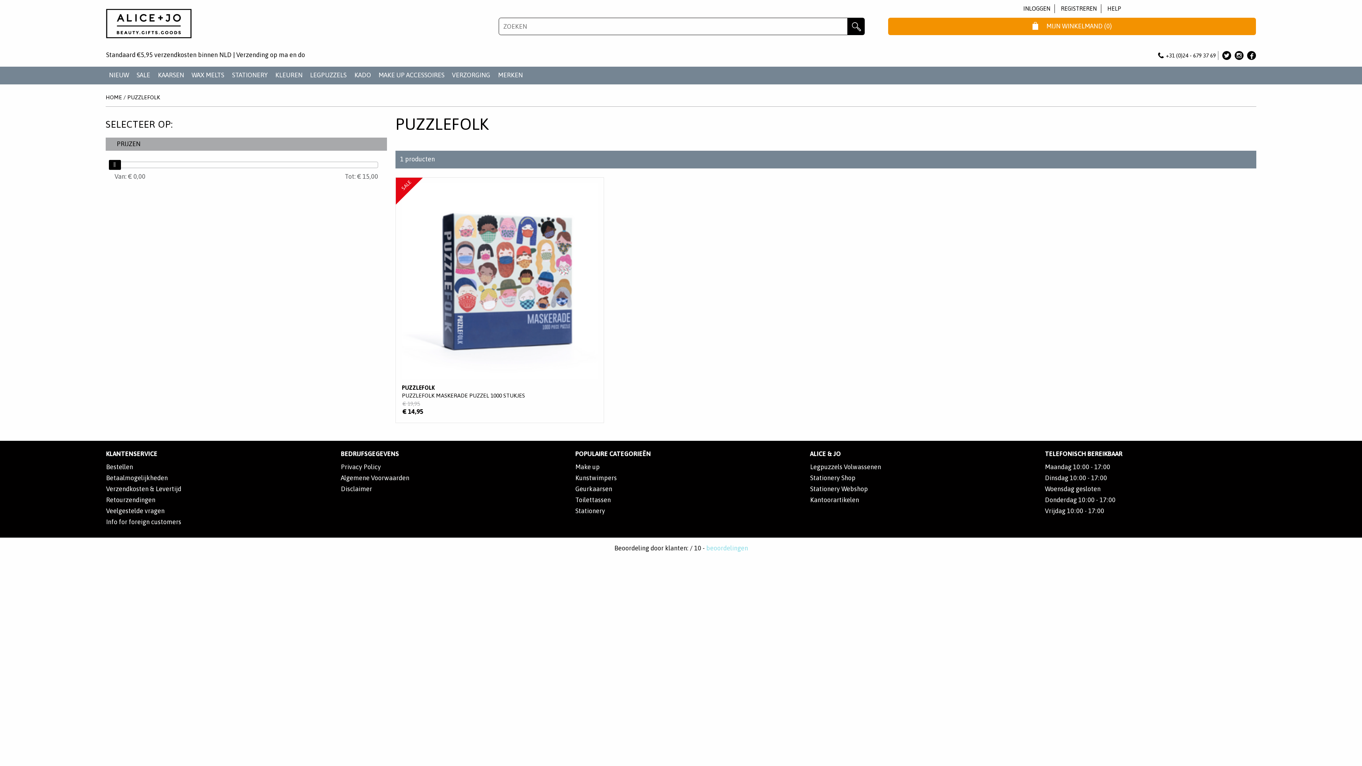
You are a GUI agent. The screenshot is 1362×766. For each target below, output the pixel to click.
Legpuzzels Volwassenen (845, 467)
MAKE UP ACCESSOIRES (411, 75)
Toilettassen (593, 500)
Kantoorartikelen (834, 500)
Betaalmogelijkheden (137, 478)
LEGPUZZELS (328, 75)
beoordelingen (727, 548)
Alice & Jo (825, 453)
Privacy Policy (361, 467)
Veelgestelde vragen (135, 511)
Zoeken (856, 26)
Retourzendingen (130, 500)
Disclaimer (356, 489)
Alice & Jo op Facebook (1251, 55)
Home (114, 97)
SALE (143, 75)
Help (1114, 8)
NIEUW (119, 75)
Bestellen (119, 467)
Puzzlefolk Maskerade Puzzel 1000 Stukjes (500, 300)
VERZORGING (471, 75)
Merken (510, 75)
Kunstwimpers (596, 478)
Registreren (1079, 8)
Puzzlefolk (143, 97)
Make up (587, 467)
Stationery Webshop (839, 489)
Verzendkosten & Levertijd (143, 489)
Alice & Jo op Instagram (1239, 55)
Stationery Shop (833, 478)
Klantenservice (131, 453)
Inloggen (1036, 8)
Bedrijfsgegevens (370, 453)
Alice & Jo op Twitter (1226, 55)
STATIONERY (250, 75)
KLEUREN (289, 75)
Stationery (590, 511)
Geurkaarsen (593, 489)
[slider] (115, 165)
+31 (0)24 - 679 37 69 (1191, 55)
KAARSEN (171, 75)
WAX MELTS (208, 75)
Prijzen (128, 144)
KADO (362, 75)
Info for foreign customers (143, 522)
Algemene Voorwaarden (375, 478)
